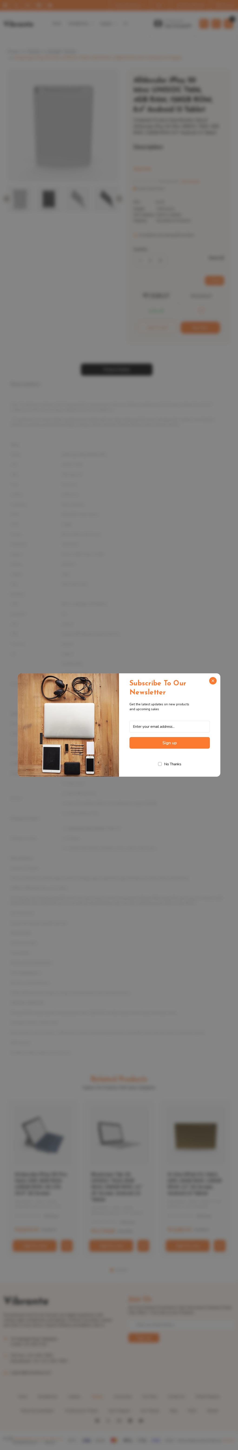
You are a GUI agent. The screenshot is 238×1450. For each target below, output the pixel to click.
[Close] (213, 680)
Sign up (169, 743)
